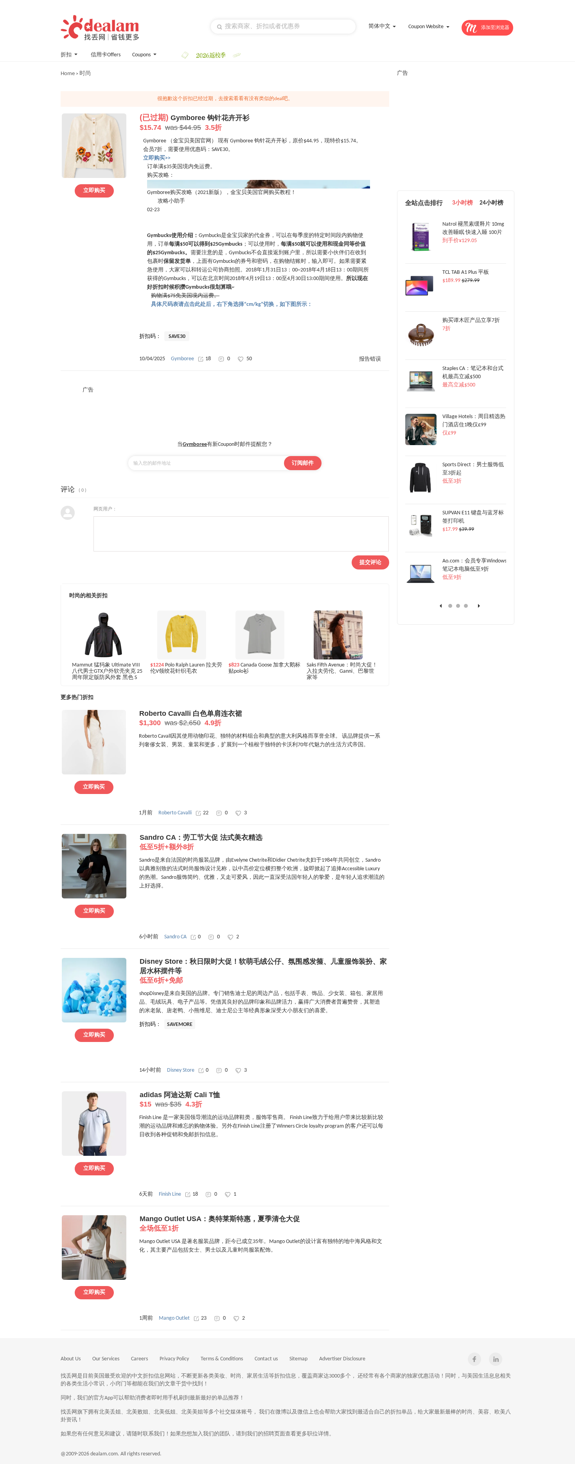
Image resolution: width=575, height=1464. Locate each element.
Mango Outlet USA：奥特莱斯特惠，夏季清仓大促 (220, 1223)
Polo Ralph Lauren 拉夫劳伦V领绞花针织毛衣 (186, 668)
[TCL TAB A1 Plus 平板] (421, 299)
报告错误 (370, 359)
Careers (139, 1359)
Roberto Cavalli (175, 813)
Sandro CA (175, 937)
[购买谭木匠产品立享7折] (421, 347)
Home (68, 74)
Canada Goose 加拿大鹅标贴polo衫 (264, 668)
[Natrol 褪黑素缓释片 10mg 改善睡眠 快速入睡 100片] (421, 251)
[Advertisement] (225, 411)
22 (205, 813)
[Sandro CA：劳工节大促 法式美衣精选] (94, 897)
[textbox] (283, 27)
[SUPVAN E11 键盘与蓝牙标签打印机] (421, 540)
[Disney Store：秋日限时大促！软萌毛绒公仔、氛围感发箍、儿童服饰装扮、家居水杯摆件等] (94, 1021)
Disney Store (180, 1070)
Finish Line (170, 1194)
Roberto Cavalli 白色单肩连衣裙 (190, 718)
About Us (71, 1359)
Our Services (105, 1359)
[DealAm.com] (100, 27)
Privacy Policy (174, 1359)
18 (208, 359)
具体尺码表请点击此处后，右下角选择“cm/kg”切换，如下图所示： (232, 304)
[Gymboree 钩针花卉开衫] (94, 176)
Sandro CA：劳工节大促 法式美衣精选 (201, 842)
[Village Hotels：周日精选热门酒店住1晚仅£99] (421, 444)
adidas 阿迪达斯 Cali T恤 (180, 1099)
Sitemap (298, 1359)
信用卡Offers (105, 55)
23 (204, 1318)
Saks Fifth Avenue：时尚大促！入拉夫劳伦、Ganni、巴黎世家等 (342, 671)
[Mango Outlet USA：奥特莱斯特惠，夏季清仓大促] (94, 1278)
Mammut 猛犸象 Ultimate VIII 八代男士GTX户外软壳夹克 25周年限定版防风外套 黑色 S (107, 671)
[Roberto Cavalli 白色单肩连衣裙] (94, 773)
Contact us (266, 1359)
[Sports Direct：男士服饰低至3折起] (421, 492)
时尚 (85, 74)
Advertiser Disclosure (342, 1359)
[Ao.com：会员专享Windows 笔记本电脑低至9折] (421, 588)
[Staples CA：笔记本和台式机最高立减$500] (421, 395)
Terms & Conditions (222, 1359)
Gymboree (182, 359)
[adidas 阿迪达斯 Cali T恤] (94, 1154)
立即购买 (94, 191)
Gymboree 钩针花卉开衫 (195, 122)
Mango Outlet (174, 1318)
